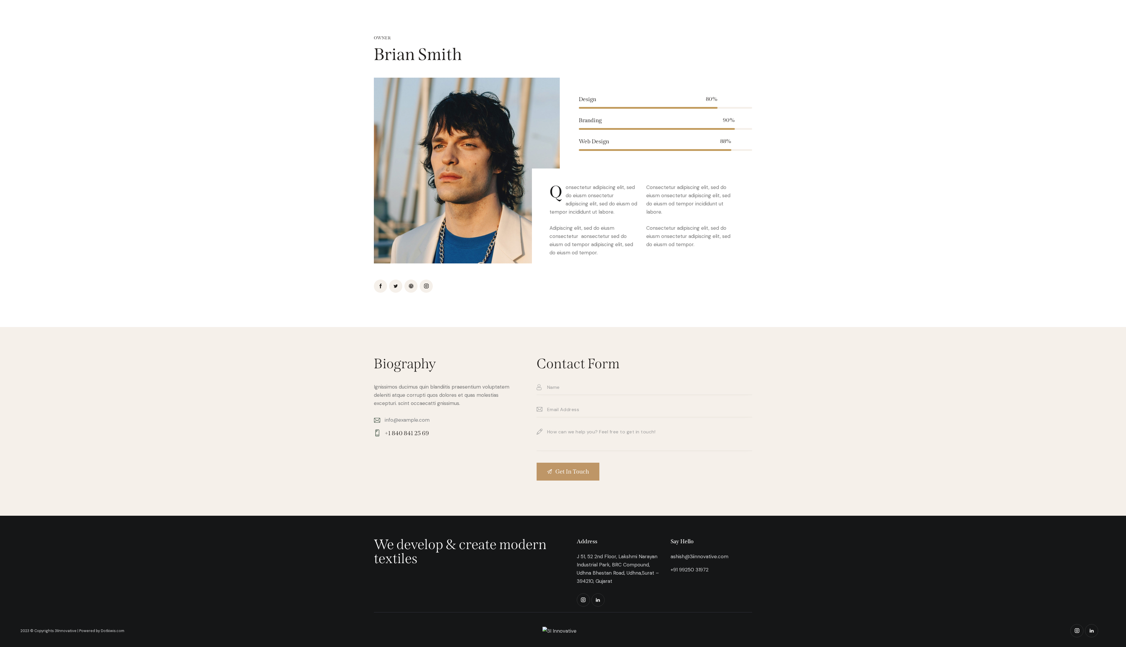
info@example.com (407, 420)
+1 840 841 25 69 (407, 433)
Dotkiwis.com (112, 630)
